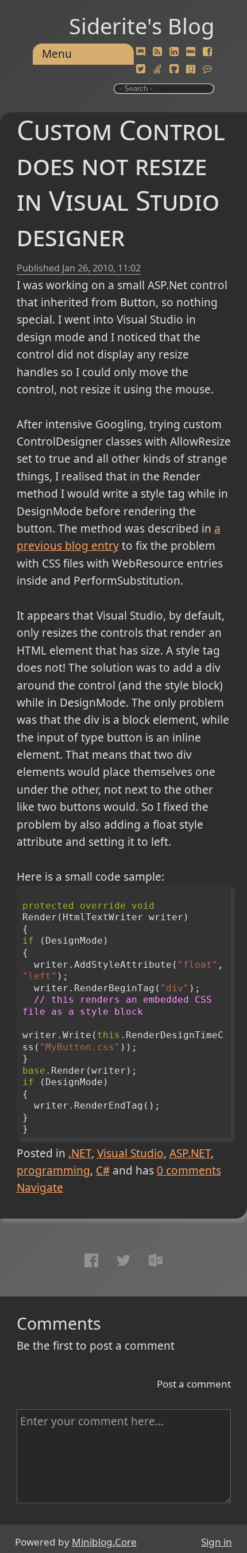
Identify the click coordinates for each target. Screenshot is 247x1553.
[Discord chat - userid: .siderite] (140, 52)
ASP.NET (190, 1153)
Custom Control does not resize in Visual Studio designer (121, 182)
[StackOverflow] (157, 69)
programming (53, 1170)
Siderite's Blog (141, 26)
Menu (57, 53)
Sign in (216, 1541)
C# (103, 1170)
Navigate (40, 1187)
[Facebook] (207, 52)
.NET (79, 1153)
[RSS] (157, 52)
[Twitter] (141, 69)
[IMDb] (191, 52)
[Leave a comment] (207, 69)
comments (189, 1170)
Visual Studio (130, 1153)
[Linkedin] (174, 52)
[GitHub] (174, 69)
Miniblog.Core (104, 1541)
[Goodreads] (191, 69)
